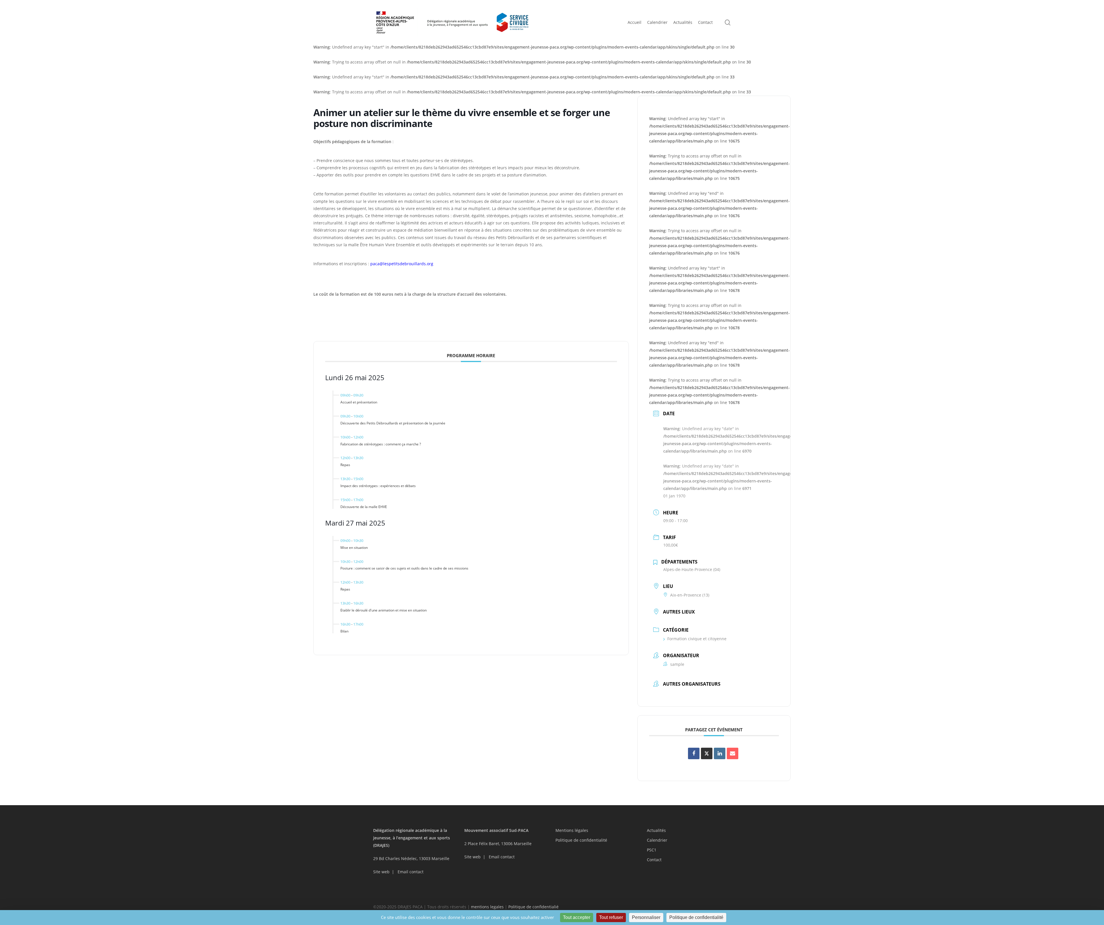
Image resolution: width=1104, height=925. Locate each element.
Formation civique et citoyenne (697, 638)
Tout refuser (611, 917)
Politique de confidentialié (533, 906)
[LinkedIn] (719, 753)
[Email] (732, 753)
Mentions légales (571, 830)
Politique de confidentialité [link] (696, 917)
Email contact (410, 871)
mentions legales (487, 906)
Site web (381, 871)
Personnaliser (646, 917)
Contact (654, 859)
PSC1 (651, 850)
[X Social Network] (706, 753)
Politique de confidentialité (581, 840)
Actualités (656, 830)
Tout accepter (576, 917)
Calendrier (657, 840)
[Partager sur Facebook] (693, 753)
